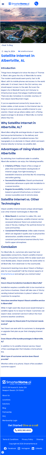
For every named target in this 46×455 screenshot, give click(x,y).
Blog (4, 408)
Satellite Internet (26, 51)
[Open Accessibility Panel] (2, 452)
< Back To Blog (7, 45)
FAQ (4, 416)
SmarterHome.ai (7, 274)
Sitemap (39, 439)
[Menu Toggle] (3, 4)
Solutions (6, 404)
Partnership (7, 412)
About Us (6, 396)
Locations (6, 400)
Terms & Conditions (10, 439)
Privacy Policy (27, 439)
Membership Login (9, 421)
